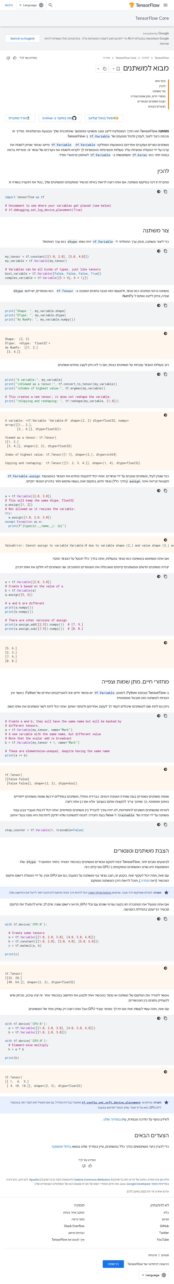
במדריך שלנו (112, 1119)
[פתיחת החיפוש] (50, 5)
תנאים (165, 1255)
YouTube (163, 1239)
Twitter (164, 1233)
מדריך (106, 57)
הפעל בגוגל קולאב (101, 118)
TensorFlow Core (152, 18)
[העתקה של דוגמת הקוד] (165, 191)
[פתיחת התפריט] (165, 5)
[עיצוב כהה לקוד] (158, 191)
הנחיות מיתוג (76, 1233)
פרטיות (152, 1255)
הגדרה (145, 881)
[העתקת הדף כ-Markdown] (105, 68)
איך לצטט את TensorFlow (68, 1239)
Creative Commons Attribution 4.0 (93, 1179)
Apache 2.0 (36, 1179)
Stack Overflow (74, 1226)
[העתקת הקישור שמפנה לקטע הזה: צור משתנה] (138, 231)
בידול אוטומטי (61, 1146)
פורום (165, 1219)
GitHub (164, 1226)
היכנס (9, 5)
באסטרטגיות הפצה (99, 892)
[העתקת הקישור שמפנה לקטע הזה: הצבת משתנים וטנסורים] (109, 851)
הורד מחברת (17, 118)
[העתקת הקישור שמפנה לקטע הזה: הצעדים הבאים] (130, 1136)
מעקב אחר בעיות (73, 1212)
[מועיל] (14, 58)
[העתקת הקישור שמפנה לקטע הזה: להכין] (153, 171)
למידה (145, 57)
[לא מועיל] (8, 58)
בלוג (166, 1212)
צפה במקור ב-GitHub (57, 118)
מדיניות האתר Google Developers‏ (147, 1183)
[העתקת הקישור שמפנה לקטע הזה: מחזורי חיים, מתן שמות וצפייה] (97, 682)
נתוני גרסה (78, 1219)
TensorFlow (162, 57)
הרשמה (113, 1264)
